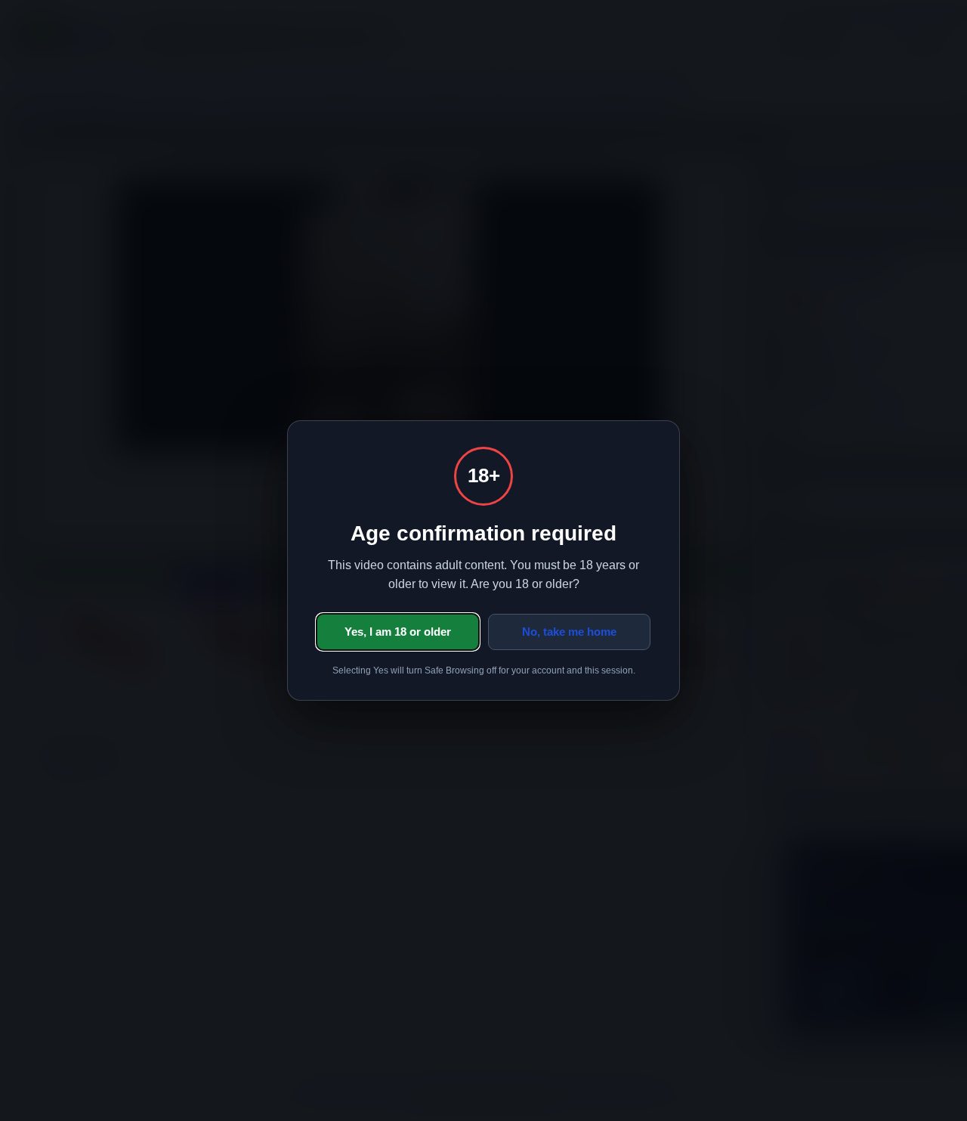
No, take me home (569, 631)
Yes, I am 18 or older (397, 631)
